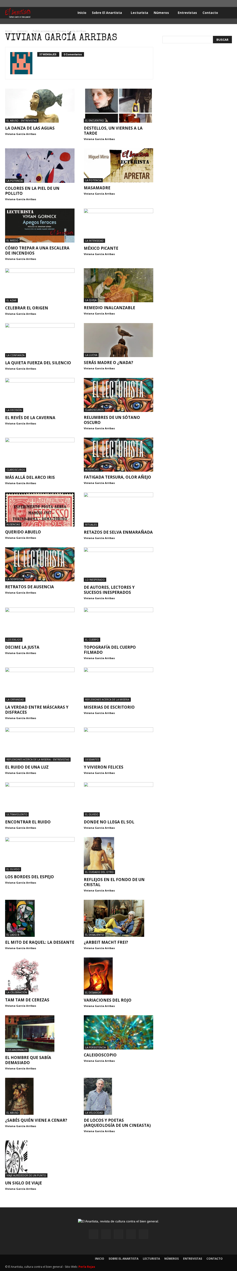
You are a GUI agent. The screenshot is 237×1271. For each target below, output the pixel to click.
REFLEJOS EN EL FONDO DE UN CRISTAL (114, 882)
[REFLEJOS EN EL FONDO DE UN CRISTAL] (118, 855)
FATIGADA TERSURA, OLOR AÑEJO (117, 477)
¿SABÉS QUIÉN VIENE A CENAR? (36, 1120)
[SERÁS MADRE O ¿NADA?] (118, 340)
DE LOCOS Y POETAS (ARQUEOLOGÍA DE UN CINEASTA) (117, 1123)
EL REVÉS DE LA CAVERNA (30, 417)
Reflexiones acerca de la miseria (107, 699)
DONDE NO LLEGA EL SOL (109, 822)
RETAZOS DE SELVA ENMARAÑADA (118, 532)
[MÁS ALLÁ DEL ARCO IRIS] (40, 455)
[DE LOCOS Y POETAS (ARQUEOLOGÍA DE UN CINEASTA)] (118, 1096)
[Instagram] (205, 3)
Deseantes (92, 759)
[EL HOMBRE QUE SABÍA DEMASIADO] (40, 1033)
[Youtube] (228, 3)
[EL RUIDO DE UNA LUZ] (40, 744)
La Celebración (16, 992)
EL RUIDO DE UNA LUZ (27, 767)
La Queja (91, 300)
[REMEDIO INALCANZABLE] (118, 285)
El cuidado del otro (99, 872)
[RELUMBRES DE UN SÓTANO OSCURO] (118, 395)
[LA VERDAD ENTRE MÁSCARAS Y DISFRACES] (40, 684)
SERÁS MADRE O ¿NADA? (108, 362)
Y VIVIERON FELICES (103, 767)
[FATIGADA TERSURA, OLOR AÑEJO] (118, 455)
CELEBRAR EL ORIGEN (26, 308)
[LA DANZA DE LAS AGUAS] (40, 106)
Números (161, 12)
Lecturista (139, 12)
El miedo (12, 240)
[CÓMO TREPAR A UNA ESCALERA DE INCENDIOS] (40, 226)
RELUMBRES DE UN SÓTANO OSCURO (112, 420)
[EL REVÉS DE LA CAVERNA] (40, 395)
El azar (11, 300)
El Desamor (93, 992)
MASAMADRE (97, 187)
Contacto (210, 12)
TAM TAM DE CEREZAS (27, 1000)
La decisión (14, 410)
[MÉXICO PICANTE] (118, 226)
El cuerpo (92, 639)
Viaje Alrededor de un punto (26, 1175)
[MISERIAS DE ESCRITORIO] (118, 684)
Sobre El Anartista (107, 12)
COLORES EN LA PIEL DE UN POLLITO (32, 191)
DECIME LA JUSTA (22, 647)
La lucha (91, 355)
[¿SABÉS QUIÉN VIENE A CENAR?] (40, 1096)
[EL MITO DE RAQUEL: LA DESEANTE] (40, 918)
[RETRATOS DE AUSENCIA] (40, 564)
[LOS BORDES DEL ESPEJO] (40, 854)
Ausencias (92, 469)
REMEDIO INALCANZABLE (109, 307)
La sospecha (14, 579)
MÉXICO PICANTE (101, 248)
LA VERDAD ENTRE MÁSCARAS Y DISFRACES (37, 709)
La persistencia (95, 1047)
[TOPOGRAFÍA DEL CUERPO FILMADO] (118, 624)
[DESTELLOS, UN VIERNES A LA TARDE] (118, 106)
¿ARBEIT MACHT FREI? (106, 942)
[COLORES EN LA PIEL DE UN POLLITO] (40, 165)
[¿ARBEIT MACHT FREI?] (118, 918)
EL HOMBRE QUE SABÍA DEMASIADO (28, 1060)
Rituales (91, 524)
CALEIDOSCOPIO (100, 1055)
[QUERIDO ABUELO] (40, 509)
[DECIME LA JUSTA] (40, 624)
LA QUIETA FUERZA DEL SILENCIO (38, 362)
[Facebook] (197, 3)
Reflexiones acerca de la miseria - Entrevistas (37, 759)
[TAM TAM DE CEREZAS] (40, 975)
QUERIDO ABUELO (23, 532)
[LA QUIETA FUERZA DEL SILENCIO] (40, 340)
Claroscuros (94, 409)
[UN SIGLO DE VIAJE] (40, 1159)
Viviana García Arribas (20, 134)
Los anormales (16, 1050)
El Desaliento (94, 934)
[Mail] (213, 3)
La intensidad (94, 240)
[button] (226, 13)
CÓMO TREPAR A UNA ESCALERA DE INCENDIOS (37, 250)
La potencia (14, 180)
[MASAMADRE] (118, 165)
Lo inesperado (95, 579)
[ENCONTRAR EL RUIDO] (40, 799)
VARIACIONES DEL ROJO (107, 1000)
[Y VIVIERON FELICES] (118, 744)
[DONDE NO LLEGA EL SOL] (118, 799)
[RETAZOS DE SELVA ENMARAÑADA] (118, 509)
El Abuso (12, 1112)
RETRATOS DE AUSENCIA (29, 586)
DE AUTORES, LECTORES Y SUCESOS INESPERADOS (109, 590)
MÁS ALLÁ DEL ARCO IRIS (30, 477)
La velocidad (94, 1112)
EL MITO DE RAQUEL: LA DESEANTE (39, 942)
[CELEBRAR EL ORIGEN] (40, 285)
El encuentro (94, 120)
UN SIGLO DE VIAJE (23, 1183)
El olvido (91, 814)
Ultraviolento (16, 814)
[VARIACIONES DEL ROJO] (118, 975)
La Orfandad (15, 699)
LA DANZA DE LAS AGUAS (30, 128)
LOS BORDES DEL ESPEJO (29, 876)
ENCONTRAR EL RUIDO (28, 822)
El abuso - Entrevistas (21, 120)
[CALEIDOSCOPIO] (118, 1032)
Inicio (82, 12)
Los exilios (13, 639)
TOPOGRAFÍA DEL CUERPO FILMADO (110, 650)
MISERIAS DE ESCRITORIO (109, 707)
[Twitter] (220, 3)
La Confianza (15, 355)
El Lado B (12, 934)
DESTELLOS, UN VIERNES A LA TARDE (113, 130)
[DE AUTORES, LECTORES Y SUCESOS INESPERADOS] (118, 564)
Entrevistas (187, 12)
